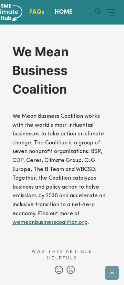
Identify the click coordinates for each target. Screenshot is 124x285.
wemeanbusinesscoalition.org (49, 222)
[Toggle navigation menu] (110, 12)
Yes (59, 270)
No (70, 270)
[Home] (14, 12)
